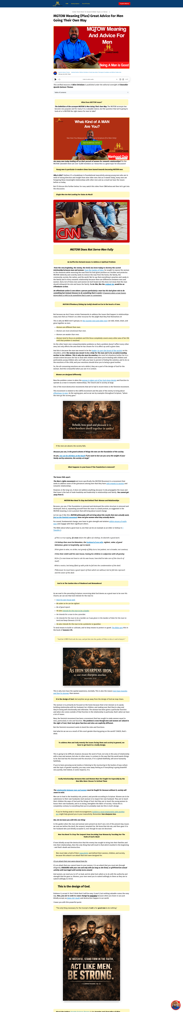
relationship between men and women (72, 790)
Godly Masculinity (93, 72)
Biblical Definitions (84, 72)
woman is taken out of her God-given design (99, 380)
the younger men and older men (94, 321)
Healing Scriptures (75, 3)
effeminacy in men (60, 393)
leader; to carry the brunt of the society (107, 351)
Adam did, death (73, 898)
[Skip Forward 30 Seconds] (123, 79)
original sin (109, 284)
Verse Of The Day (86, 3)
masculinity (83, 853)
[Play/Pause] (55, 79)
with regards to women (115, 484)
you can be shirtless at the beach (72, 456)
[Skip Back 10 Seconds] (120, 79)
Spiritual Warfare (75, 72)
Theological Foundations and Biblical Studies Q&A (110, 72)
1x (116, 79)
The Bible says (117, 628)
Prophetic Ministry (124, 3)
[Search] (109, 12)
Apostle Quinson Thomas (64, 72)
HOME (67, 3)
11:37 (126, 79)
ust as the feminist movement (65, 517)
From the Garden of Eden (94, 270)
